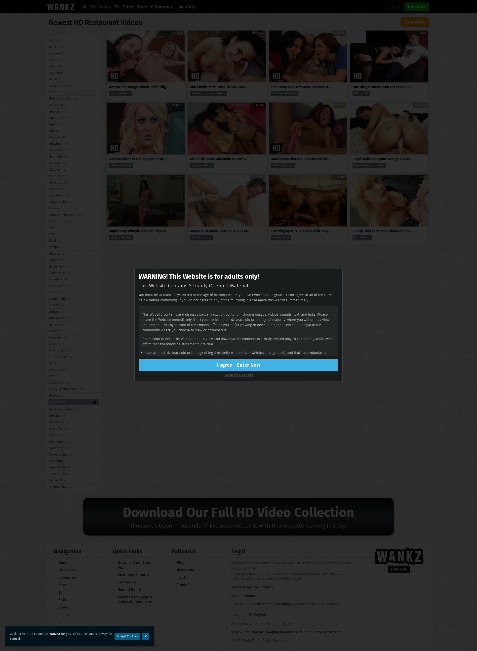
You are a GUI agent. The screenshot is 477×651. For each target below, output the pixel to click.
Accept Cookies (127, 636)
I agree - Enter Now (238, 364)
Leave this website (238, 375)
